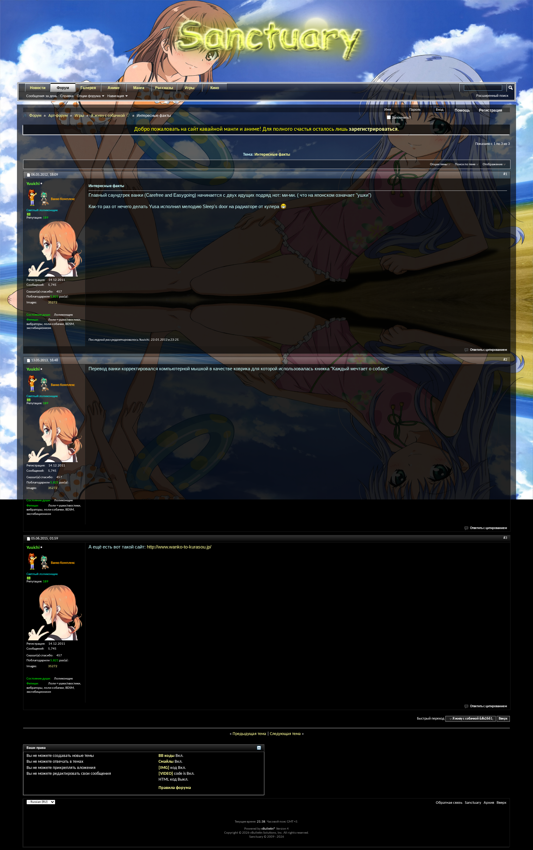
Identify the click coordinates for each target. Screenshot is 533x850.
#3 (505, 538)
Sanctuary (473, 803)
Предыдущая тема (249, 734)
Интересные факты (272, 154)
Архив (489, 803)
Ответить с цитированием (488, 350)
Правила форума (175, 788)
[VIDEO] (166, 773)
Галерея (88, 88)
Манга (138, 88)
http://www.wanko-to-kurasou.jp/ (179, 546)
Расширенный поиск (492, 95)
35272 (52, 302)
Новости (37, 88)
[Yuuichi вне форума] (54, 249)
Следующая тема (285, 734)
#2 (505, 360)
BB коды (167, 756)
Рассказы (164, 88)
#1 (505, 174)
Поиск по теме (465, 164)
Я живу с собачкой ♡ (110, 115)
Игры (189, 88)
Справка (66, 96)
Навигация (115, 96)
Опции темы (438, 164)
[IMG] (164, 768)
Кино (214, 88)
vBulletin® (268, 829)
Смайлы (166, 761)
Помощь (462, 110)
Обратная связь (449, 803)
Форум (63, 88)
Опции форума (89, 96)
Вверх (503, 719)
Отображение (492, 164)
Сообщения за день (41, 96)
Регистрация (490, 110)
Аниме (114, 88)
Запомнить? (401, 117)
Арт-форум (58, 115)
